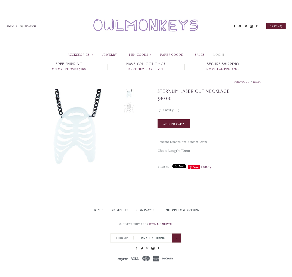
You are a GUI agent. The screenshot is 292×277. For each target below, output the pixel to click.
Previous (241, 81)
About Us (119, 210)
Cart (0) (276, 26)
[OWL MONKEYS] (146, 6)
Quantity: (166, 110)
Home (98, 210)
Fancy (206, 167)
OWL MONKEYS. (161, 224)
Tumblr (256, 26)
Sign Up (122, 238)
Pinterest (245, 26)
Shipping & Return (183, 210)
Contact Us (147, 210)
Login (218, 55)
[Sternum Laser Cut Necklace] (76, 91)
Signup (12, 26)
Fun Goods (140, 55)
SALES (200, 55)
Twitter (240, 26)
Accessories (81, 55)
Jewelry (111, 55)
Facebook (234, 26)
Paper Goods (173, 55)
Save (196, 167)
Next (257, 81)
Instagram (251, 26)
